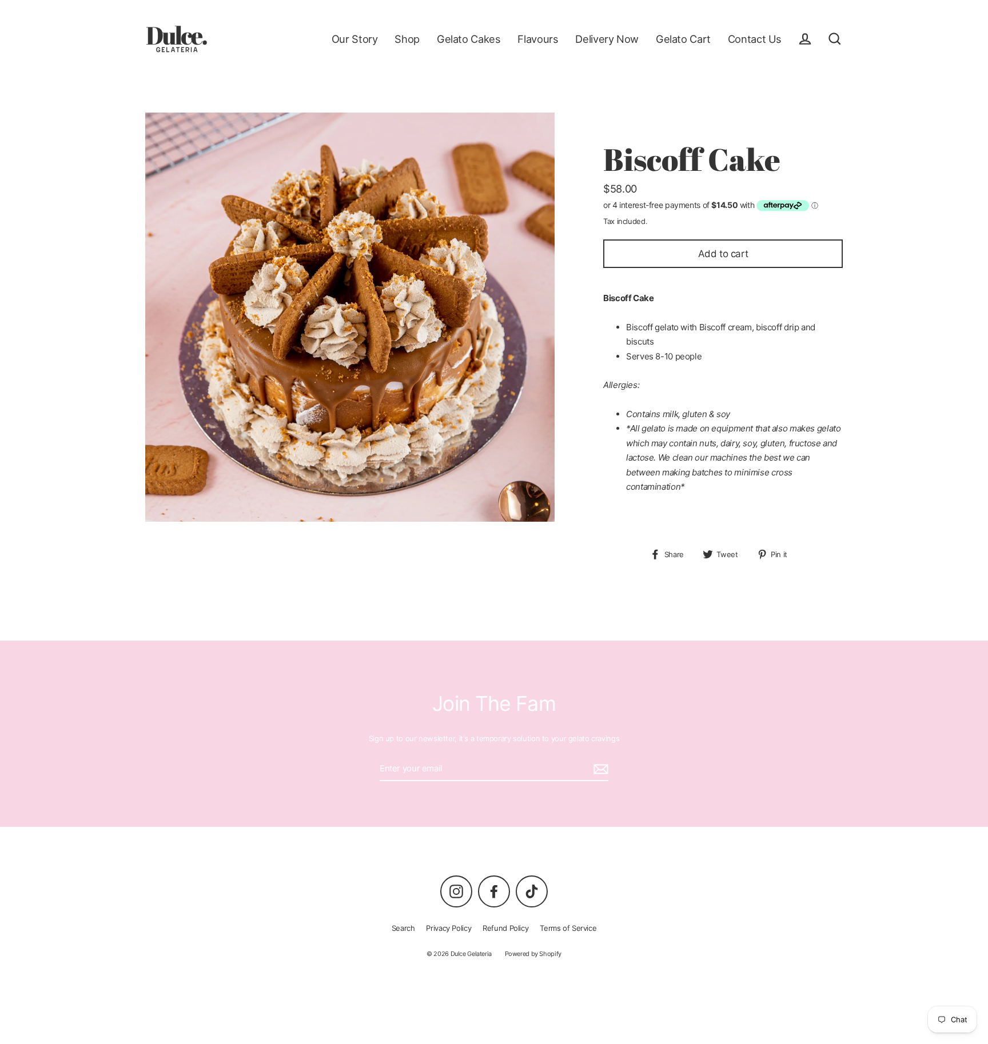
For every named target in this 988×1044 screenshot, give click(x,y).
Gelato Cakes (469, 39)
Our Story (355, 39)
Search (403, 928)
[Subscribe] (599, 769)
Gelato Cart (683, 39)
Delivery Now (607, 39)
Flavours (537, 39)
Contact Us (755, 39)
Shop (407, 39)
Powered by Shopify (533, 954)
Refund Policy (505, 928)
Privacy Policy (448, 928)
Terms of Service (568, 928)
